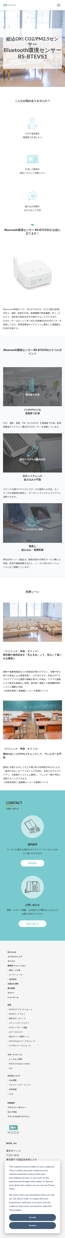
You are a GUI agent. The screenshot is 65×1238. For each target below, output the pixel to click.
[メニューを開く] (57, 5)
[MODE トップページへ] (9, 5)
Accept (32, 1217)
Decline (32, 1225)
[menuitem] (12, 952)
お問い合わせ (32, 924)
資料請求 (33, 864)
